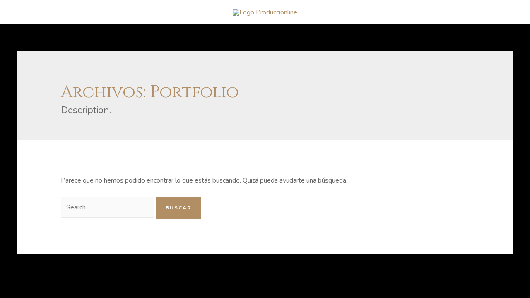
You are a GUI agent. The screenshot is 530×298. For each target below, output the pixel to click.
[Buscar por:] (108, 207)
